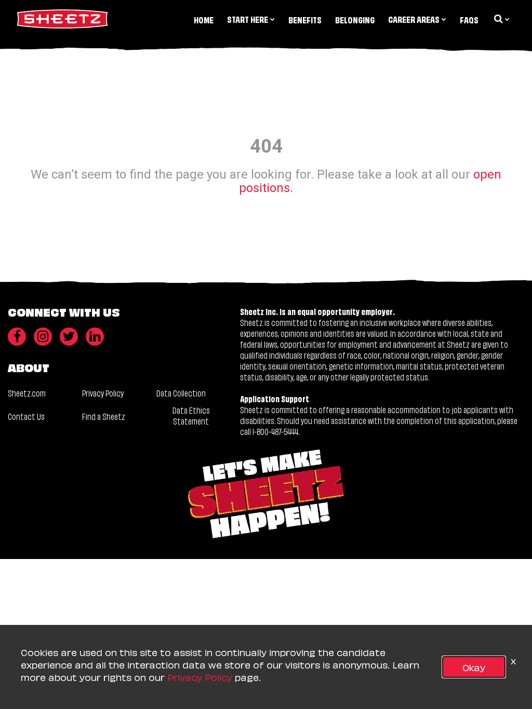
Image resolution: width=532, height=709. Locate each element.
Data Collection (181, 392)
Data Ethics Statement (191, 415)
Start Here (247, 19)
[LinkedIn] (95, 337)
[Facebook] (17, 337)
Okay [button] (473, 666)
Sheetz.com (27, 393)
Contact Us (26, 416)
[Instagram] (43, 337)
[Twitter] (69, 337)
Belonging (355, 19)
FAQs (469, 19)
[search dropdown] (500, 18)
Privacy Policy (103, 393)
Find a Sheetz (103, 416)
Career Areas (414, 19)
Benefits (305, 19)
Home (204, 19)
